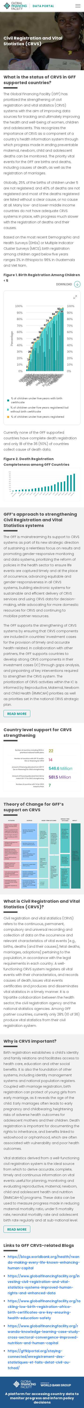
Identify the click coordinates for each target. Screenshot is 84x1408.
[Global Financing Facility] (17, 6)
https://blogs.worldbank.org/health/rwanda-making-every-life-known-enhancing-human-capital (44, 1262)
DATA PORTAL (43, 6)
